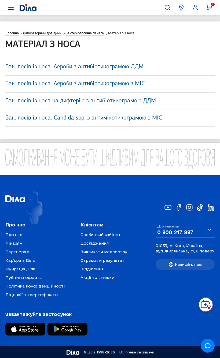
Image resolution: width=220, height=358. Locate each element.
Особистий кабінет (100, 234)
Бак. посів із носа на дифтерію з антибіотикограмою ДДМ (80, 101)
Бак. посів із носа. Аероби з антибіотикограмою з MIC (75, 84)
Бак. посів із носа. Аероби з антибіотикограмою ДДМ (74, 67)
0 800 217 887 (175, 232)
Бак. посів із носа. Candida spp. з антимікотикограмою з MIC (83, 118)
